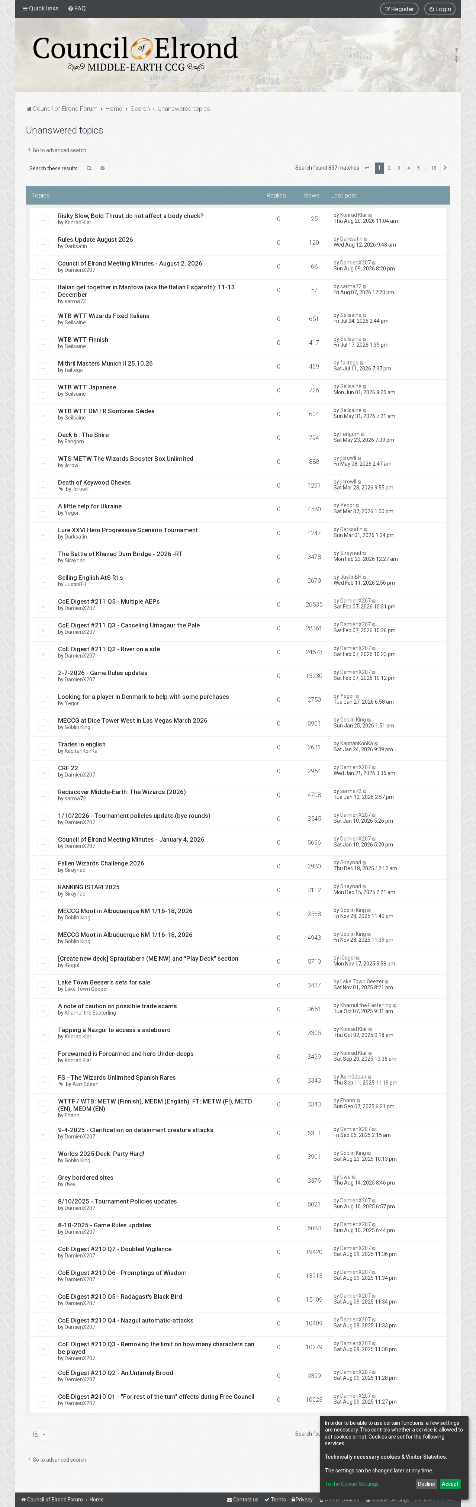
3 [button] (399, 168)
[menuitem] (77, 8)
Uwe (70, 1184)
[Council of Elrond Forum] (135, 53)
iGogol (72, 965)
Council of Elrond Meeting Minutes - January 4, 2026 (131, 839)
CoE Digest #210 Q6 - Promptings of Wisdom (122, 1272)
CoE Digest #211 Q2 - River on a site (109, 649)
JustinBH (75, 584)
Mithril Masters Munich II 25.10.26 (105, 363)
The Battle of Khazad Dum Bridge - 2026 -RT (120, 554)
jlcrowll (73, 465)
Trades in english (82, 744)
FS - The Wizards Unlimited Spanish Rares (117, 1077)
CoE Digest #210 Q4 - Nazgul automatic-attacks (126, 1320)
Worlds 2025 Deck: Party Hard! (101, 1153)
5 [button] (418, 168)
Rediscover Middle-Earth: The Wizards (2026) (122, 792)
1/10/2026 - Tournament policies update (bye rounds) (134, 815)
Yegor (72, 513)
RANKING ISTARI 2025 (89, 887)
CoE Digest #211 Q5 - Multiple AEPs (109, 601)
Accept (450, 1484)
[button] (367, 168)
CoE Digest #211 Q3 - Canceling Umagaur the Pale (129, 625)
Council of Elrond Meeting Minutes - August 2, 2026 (130, 263)
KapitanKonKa (81, 751)
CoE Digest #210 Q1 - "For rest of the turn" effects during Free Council (156, 1396)
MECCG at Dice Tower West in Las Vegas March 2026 (133, 720)
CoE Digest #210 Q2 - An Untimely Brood (115, 1372)
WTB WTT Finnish (83, 339)
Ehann (72, 1115)
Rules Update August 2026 (95, 239)
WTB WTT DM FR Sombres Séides (106, 411)
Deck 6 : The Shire (83, 434)
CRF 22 (68, 768)
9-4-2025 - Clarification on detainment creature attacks (135, 1130)
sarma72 (75, 301)
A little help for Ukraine (90, 506)
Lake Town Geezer (86, 989)
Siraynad (75, 560)
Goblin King (77, 727)
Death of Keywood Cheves (94, 482)
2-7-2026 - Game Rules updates (103, 673)
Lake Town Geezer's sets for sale (104, 982)
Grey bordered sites (85, 1177)
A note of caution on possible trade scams (117, 1006)
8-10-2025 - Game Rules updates (104, 1225)
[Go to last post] (370, 215)
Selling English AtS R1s (90, 577)
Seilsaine (75, 322)
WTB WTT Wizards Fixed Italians (103, 315)
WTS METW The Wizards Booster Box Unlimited (125, 458)
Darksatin (76, 246)
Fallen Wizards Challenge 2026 (101, 863)
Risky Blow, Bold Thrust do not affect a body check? (131, 215)
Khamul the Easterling (90, 1013)
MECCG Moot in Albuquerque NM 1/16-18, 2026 (125, 911)
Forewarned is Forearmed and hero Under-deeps (126, 1053)
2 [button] (389, 168)
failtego (74, 370)
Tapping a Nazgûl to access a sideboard (114, 1030)
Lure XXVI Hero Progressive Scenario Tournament (128, 530)
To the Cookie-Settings (352, 1484)
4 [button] (408, 168)
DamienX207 (80, 270)
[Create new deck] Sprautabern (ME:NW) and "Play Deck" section (148, 958)
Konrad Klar (78, 222)
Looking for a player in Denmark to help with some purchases (143, 696)
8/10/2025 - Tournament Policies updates (117, 1201)
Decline (426, 1484)
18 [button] (433, 168)
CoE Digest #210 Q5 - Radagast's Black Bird (120, 1296)
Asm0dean (86, 1084)
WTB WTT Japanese (87, 387)
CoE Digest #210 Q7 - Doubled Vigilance (114, 1249)
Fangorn (74, 441)
